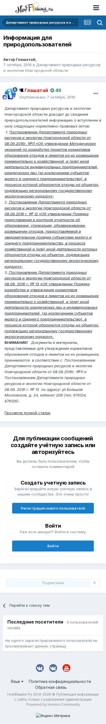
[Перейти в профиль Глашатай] (10, 94)
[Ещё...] (95, 93)
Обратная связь (51, 687)
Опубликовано (47, 97)
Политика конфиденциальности (60, 681)
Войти (53, 546)
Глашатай (25, 59)
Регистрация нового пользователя (53, 508)
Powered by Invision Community (53, 704)
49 (57, 90)
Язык (16, 681)
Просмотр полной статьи (27, 413)
